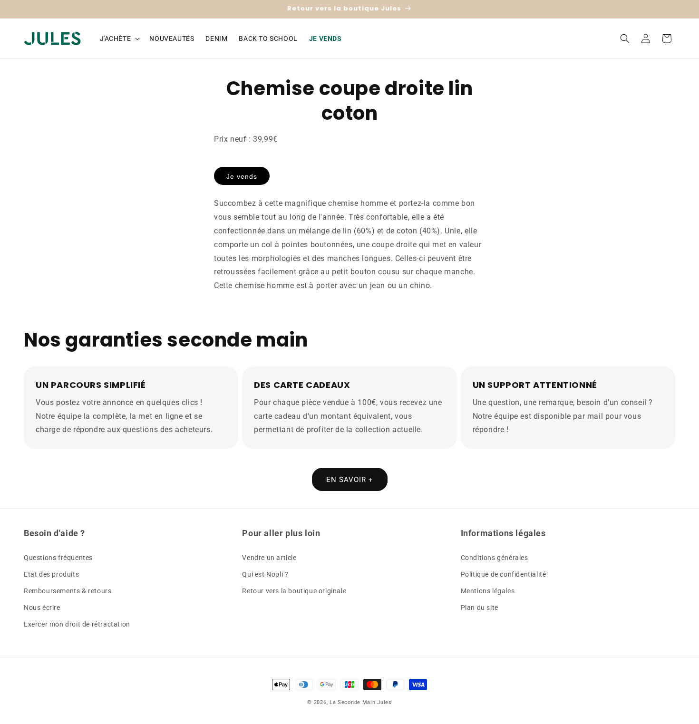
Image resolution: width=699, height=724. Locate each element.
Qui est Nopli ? (265, 574)
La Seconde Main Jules (361, 702)
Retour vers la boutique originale (294, 591)
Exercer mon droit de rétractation (77, 624)
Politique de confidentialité (503, 574)
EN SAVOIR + (349, 479)
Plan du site (479, 607)
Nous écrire (42, 607)
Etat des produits (51, 574)
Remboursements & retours (67, 591)
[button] (119, 38)
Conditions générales (494, 557)
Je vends (241, 176)
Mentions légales (488, 591)
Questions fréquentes (58, 557)
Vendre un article (269, 557)
